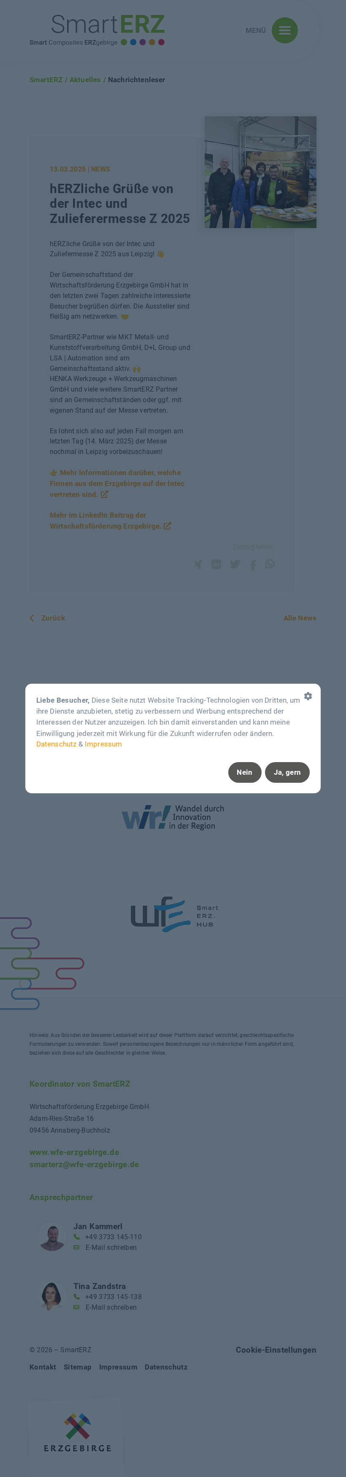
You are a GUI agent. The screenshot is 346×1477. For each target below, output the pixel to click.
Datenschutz (56, 744)
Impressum (103, 744)
